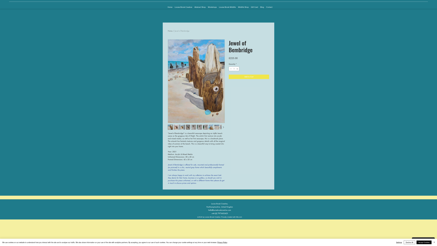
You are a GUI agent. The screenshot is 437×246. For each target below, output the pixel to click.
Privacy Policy (222, 242)
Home (170, 31)
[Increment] (237, 69)
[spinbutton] (234, 69)
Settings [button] (399, 242)
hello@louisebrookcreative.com (219, 210)
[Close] (434, 242)
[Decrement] (230, 69)
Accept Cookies (424, 242)
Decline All (409, 242)
